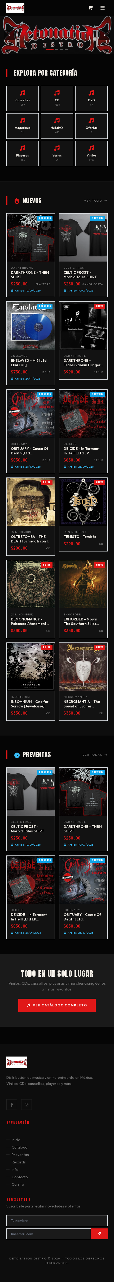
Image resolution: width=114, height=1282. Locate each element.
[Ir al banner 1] (50, 49)
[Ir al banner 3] (61, 49)
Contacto (20, 1177)
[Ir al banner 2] (56, 49)
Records (19, 1162)
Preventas (20, 1154)
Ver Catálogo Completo (60, 1005)
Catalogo (20, 1147)
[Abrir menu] (103, 8)
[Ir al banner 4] (66, 49)
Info (15, 1169)
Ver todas (92, 755)
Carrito (18, 1184)
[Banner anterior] (9, 35)
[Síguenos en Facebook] (11, 1104)
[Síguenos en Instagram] (26, 1104)
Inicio (16, 1139)
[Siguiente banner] (104, 35)
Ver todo (93, 200)
